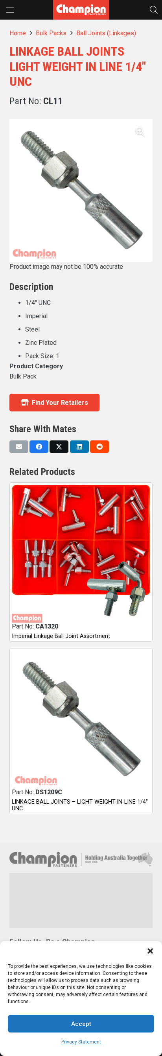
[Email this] (18, 446)
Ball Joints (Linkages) (106, 33)
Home (17, 33)
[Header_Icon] (81, 10)
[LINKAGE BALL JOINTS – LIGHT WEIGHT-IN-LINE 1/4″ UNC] (81, 719)
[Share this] (38, 446)
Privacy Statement (81, 1042)
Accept (81, 1023)
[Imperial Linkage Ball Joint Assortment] (81, 554)
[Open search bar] (154, 9)
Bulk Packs (51, 33)
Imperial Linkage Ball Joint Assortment (61, 636)
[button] (150, 951)
